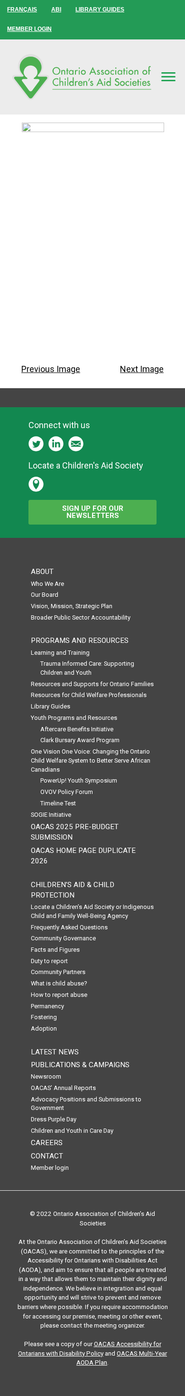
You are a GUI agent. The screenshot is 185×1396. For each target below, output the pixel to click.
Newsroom (46, 1076)
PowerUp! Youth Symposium (78, 780)
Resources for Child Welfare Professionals (89, 694)
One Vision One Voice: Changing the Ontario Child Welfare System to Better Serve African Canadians (90, 760)
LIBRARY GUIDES (99, 9)
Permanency (47, 1006)
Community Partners (58, 971)
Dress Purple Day (53, 1119)
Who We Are (47, 583)
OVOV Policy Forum (66, 791)
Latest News (55, 1052)
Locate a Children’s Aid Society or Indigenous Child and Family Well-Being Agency (92, 911)
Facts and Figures (55, 949)
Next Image (142, 369)
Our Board (44, 594)
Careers (47, 1142)
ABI (56, 9)
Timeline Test (58, 803)
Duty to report (49, 961)
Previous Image (50, 369)
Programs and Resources (80, 640)
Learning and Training (60, 652)
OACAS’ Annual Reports (63, 1087)
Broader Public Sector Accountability (80, 617)
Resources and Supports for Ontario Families (92, 684)
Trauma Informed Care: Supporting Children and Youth (87, 668)
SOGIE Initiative (51, 814)
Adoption (44, 1028)
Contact (47, 1156)
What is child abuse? (59, 983)
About (42, 571)
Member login (50, 1167)
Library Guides (50, 706)
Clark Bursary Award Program (80, 740)
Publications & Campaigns (80, 1065)
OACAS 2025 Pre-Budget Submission (75, 831)
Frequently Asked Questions (69, 927)
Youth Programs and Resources (74, 717)
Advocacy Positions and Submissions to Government (86, 1104)
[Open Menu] (168, 76)
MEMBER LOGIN (29, 29)
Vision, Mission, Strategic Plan (71, 606)
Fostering (44, 1017)
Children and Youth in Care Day (72, 1130)
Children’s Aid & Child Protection (72, 889)
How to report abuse (59, 994)
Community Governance (63, 938)
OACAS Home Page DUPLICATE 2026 (83, 855)
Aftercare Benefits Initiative (76, 729)
